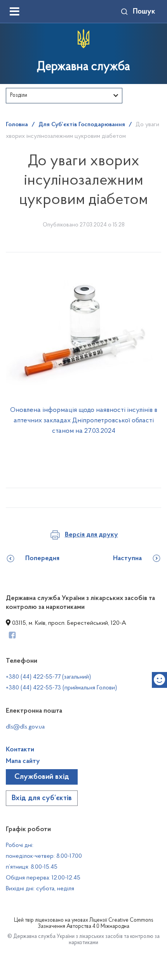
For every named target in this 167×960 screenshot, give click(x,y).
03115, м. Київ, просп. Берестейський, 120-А (68, 623)
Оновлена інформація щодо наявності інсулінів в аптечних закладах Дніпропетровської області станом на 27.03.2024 (83, 421)
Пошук (144, 11)
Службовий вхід (41, 777)
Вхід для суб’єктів (42, 798)
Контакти (20, 749)
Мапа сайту (23, 761)
